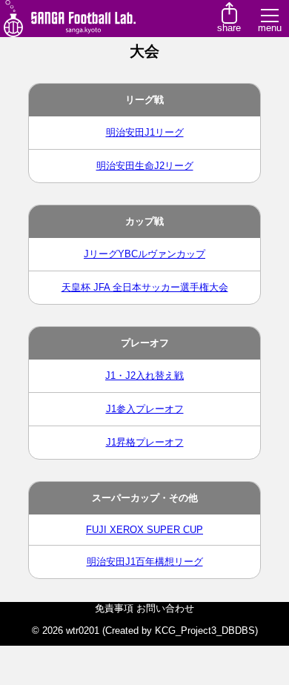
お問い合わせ (165, 608)
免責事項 (114, 608)
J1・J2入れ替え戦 (144, 375)
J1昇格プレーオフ (145, 442)
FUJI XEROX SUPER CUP (144, 529)
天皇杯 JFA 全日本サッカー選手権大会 (145, 287)
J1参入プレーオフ (145, 408)
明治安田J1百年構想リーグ (145, 561)
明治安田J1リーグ (145, 132)
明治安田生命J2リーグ (144, 165)
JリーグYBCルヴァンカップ (144, 253)
